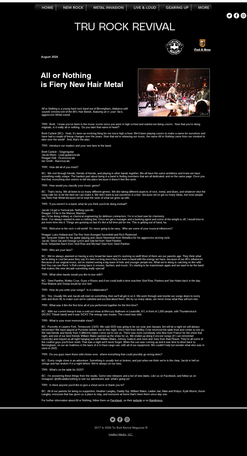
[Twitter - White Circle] (229, 15)
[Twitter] (112, 419)
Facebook (116, 400)
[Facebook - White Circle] (236, 15)
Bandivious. (156, 400)
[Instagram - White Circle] (243, 15)
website (137, 400)
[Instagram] (127, 419)
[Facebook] (120, 419)
